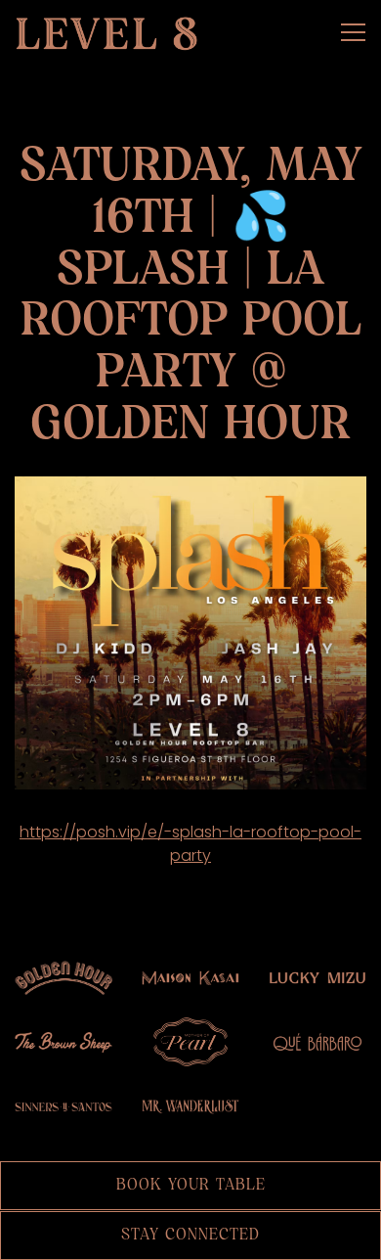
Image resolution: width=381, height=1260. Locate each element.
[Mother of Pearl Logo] (190, 1041)
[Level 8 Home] (112, 32)
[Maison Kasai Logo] (190, 977)
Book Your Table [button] (191, 1185)
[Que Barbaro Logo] (317, 1041)
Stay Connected (190, 1235)
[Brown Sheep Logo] (63, 1041)
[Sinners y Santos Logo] (63, 1106)
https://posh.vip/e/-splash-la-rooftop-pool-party (190, 844)
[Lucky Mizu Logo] (317, 977)
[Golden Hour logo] (63, 977)
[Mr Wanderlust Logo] (190, 1106)
